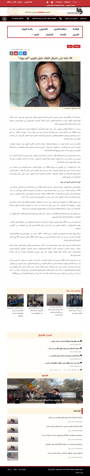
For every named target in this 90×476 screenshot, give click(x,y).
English (67, 2)
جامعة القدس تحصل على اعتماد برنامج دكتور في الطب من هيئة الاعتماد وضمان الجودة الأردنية (55, 311)
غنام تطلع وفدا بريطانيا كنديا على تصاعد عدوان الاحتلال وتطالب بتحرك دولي (75, 310)
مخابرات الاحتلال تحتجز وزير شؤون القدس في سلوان (65, 418)
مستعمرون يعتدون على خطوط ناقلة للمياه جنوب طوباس (63, 444)
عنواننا (15, 469)
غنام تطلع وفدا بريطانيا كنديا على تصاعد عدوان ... (65, 341)
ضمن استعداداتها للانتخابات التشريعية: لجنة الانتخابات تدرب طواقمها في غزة (35, 310)
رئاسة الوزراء (27, 29)
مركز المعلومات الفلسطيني (55, 5)
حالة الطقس (28, 2)
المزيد (36, 34)
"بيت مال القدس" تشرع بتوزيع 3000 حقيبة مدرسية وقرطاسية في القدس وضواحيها (15, 312)
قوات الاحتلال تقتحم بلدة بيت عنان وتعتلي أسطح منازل (64, 426)
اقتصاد (63, 34)
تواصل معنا (22, 469)
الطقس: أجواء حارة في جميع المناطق (53, 18)
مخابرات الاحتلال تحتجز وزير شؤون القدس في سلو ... (64, 348)
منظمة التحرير (60, 29)
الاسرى (76, 34)
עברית (74, 2)
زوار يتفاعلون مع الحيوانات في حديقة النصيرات (45, 400)
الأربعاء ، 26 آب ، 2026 (14, 2)
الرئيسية (77, 46)
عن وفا (10, 469)
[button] (13, 388)
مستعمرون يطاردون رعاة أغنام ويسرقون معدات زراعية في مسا (62, 435)
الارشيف (49, 34)
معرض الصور (70, 5)
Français (59, 2)
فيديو (45, 375)
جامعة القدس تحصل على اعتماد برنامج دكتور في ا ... (64, 356)
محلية (69, 46)
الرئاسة (76, 29)
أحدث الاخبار (45, 335)
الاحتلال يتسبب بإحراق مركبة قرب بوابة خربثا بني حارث (64, 453)
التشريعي (43, 29)
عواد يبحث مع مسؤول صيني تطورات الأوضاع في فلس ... (62, 363)
